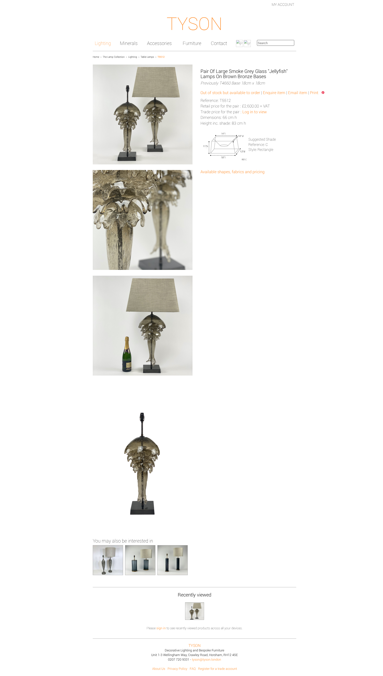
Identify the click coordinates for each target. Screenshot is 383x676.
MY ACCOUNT (283, 4)
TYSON (194, 23)
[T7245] (173, 559)
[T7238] (140, 559)
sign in (161, 628)
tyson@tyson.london (206, 659)
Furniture (192, 43)
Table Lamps (147, 56)
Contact (219, 43)
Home (96, 56)
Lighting (103, 43)
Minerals (129, 43)
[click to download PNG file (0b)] (142, 458)
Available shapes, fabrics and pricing (232, 171)
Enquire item (274, 92)
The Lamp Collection (114, 56)
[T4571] (108, 559)
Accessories (159, 43)
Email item (297, 92)
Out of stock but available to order (230, 92)
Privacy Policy (177, 668)
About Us (158, 668)
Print (314, 92)
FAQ (193, 668)
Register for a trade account (217, 668)
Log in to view (254, 111)
